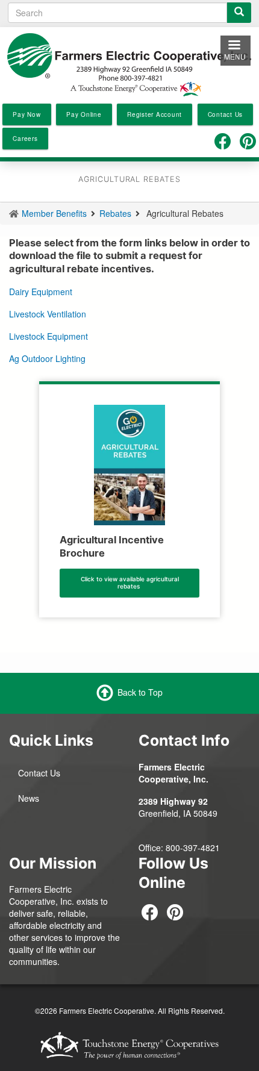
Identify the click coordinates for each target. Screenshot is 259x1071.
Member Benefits (54, 213)
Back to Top (140, 692)
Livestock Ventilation (47, 314)
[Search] (239, 12)
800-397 (182, 848)
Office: (152, 848)
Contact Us (39, 773)
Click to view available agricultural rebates (130, 582)
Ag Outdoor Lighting (48, 358)
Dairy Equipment (40, 292)
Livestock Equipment (48, 336)
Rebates (115, 213)
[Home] (129, 63)
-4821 (209, 848)
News (28, 798)
